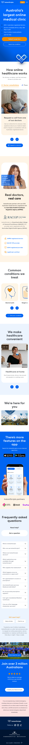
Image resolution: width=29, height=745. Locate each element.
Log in (22, 2)
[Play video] (14, 417)
